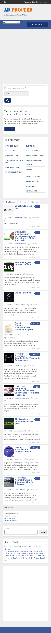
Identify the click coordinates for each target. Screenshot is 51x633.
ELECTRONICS (10, 167)
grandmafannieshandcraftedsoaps (25, 335)
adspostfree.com (10, 516)
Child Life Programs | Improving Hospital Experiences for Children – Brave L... (27, 390)
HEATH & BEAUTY (32, 155)
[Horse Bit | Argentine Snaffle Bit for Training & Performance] (9, 363)
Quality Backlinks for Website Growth (23, 449)
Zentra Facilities (23, 293)
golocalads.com (9, 518)
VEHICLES (30, 191)
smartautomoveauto (21, 217)
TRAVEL (29, 186)
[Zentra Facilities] (9, 302)
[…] (33, 254)
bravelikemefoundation (22, 398)
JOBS (28, 165)
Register (39, 2)
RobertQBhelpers (20, 243)
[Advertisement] (25, 56)
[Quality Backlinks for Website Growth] (9, 456)
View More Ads (8, 507)
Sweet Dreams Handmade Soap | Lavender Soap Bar (24, 326)
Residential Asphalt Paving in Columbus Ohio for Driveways (24, 481)
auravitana (18, 365)
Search (6, 529)
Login (45, 2)
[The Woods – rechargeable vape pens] (9, 428)
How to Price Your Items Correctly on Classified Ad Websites (24, 553)
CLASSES (9, 151)
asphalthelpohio (20, 489)
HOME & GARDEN (32, 160)
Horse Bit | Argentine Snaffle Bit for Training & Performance (27, 357)
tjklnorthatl (18, 274)
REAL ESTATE (31, 177)
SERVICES (30, 181)
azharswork (18, 459)
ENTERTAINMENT (11, 172)
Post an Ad (37, 24)
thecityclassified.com (11, 520)
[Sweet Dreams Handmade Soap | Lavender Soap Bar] (9, 332)
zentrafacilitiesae (20, 304)
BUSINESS (9, 146)
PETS (28, 170)
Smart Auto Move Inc (23, 207)
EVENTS (29, 146)
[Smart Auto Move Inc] (9, 215)
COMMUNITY (10, 155)
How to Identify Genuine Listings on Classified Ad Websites (24, 556)
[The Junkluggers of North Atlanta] (9, 271)
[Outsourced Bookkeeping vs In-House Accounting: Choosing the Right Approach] (9, 241)
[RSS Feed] (5, 2)
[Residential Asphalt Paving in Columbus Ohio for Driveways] (9, 487)
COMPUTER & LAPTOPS (14, 160)
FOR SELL (29, 151)
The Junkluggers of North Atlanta (23, 263)
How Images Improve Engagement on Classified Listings (23, 551)
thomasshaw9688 (20, 431)
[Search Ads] (7, 100)
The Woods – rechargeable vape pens (24, 421)
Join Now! (9, 129)
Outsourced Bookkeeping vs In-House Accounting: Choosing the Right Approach (25, 236)
